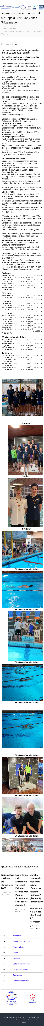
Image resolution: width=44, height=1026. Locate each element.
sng (18, 911)
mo (18, 44)
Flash (18, 1020)
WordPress (22, 1022)
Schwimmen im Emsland (24, 1017)
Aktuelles (12, 29)
